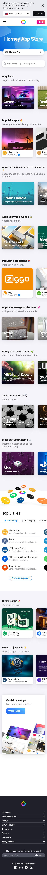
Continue (39, 13)
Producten (6, 812)
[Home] (23, 22)
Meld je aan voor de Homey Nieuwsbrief (23, 851)
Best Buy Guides (9, 816)
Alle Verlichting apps (20, 578)
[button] (16, 13)
